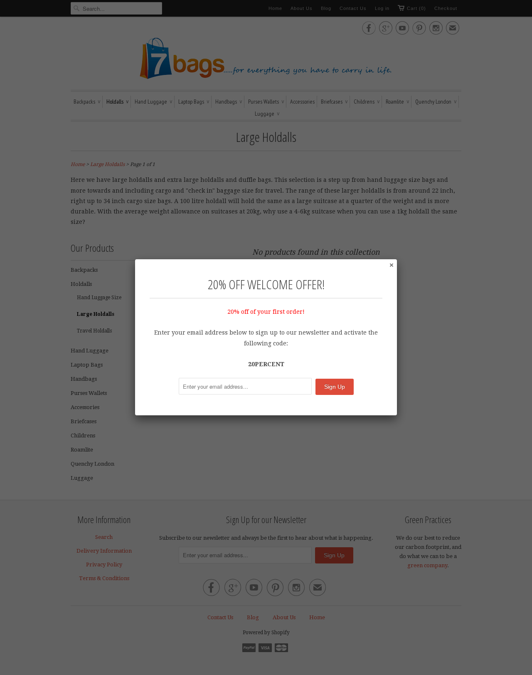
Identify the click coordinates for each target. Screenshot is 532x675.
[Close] (391, 265)
